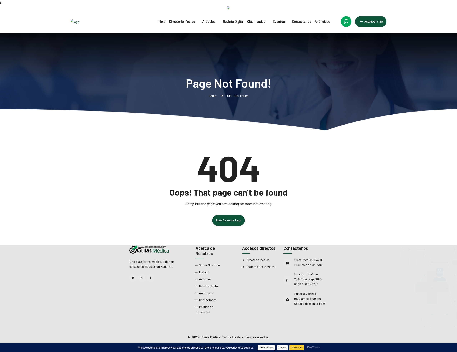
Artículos (209, 21)
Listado (204, 272)
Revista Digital (233, 21)
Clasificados (256, 21)
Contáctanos (208, 300)
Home (213, 96)
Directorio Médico (182, 21)
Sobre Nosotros (209, 265)
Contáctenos (301, 21)
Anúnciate (206, 293)
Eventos (279, 21)
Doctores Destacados (260, 267)
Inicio (161, 21)
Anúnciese (322, 21)
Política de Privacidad (204, 309)
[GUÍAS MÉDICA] (90, 21)
